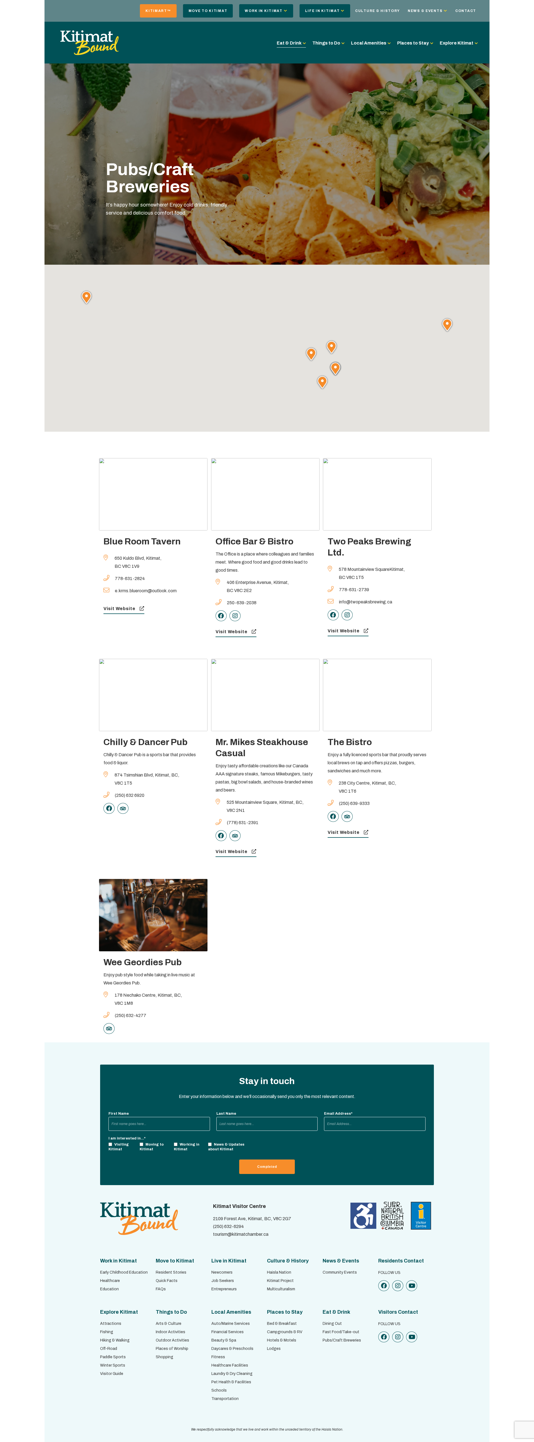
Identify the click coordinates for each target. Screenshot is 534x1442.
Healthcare (110, 1281)
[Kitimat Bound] (89, 53)
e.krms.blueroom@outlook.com (146, 590)
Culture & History (377, 11)
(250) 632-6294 (228, 1226)
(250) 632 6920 (129, 795)
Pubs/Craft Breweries (342, 1340)
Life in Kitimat (322, 11)
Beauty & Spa (223, 1340)
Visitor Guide (111, 1374)
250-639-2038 (241, 602)
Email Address (338, 1114)
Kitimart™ (158, 11)
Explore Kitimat (456, 43)
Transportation (225, 1399)
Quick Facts (166, 1281)
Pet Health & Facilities (231, 1382)
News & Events (425, 11)
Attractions (110, 1323)
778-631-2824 (130, 578)
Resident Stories (171, 1272)
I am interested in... (126, 1138)
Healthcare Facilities (229, 1365)
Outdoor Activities (172, 1340)
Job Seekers (222, 1281)
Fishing (106, 1332)
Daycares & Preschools (232, 1349)
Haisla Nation (279, 1272)
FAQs (161, 1289)
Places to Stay (413, 43)
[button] (86, 297)
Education (109, 1289)
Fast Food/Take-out (341, 1332)
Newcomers (222, 1272)
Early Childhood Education (124, 1272)
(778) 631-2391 (242, 822)
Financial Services (227, 1332)
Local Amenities (368, 43)
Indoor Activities (170, 1332)
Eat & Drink (289, 43)
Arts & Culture (168, 1323)
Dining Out (332, 1323)
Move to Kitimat (208, 11)
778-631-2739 (354, 589)
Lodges (274, 1349)
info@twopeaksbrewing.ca (365, 602)
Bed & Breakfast (282, 1323)
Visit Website (119, 608)
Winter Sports (112, 1365)
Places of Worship (172, 1349)
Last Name (226, 1114)
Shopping (164, 1357)
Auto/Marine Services (230, 1323)
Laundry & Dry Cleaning (232, 1374)
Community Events (340, 1272)
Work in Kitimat (264, 11)
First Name (118, 1114)
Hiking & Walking (115, 1340)
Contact (465, 11)
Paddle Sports (113, 1357)
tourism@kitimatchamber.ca (240, 1234)
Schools (219, 1390)
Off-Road (108, 1349)
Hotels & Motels (281, 1340)
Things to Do (326, 43)
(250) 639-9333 (354, 803)
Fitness (218, 1357)
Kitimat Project (280, 1281)
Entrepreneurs (224, 1289)
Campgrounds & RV (284, 1332)
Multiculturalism (281, 1289)
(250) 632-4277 (130, 1015)
